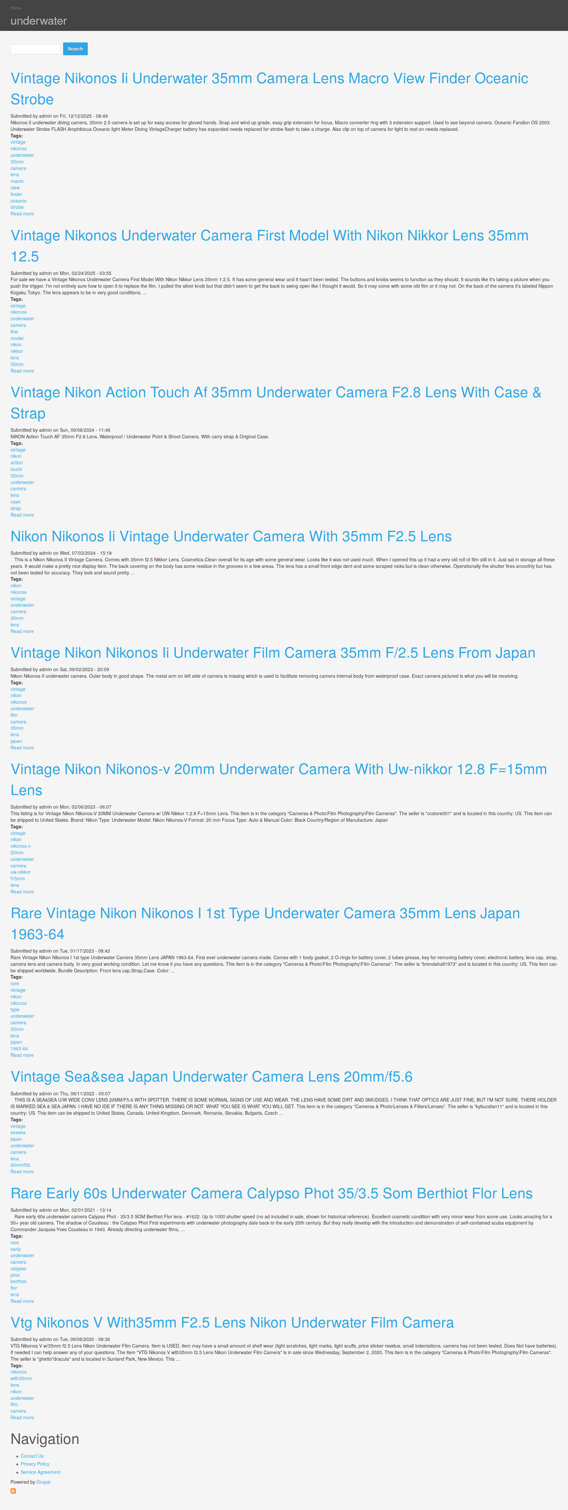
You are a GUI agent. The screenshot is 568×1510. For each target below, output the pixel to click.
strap (16, 508)
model (17, 338)
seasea (18, 1132)
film (14, 715)
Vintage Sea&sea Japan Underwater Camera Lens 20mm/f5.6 (212, 1075)
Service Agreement (40, 1472)
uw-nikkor (21, 871)
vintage (18, 141)
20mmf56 (20, 1164)
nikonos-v (21, 845)
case (15, 501)
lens (15, 174)
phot (15, 1275)
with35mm (21, 1378)
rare (15, 983)
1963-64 (19, 1048)
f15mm (18, 878)
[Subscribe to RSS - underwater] (284, 1491)
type (15, 1009)
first (14, 331)
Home (16, 8)
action (17, 462)
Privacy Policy (35, 1463)
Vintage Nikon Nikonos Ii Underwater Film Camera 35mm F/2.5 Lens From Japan (273, 651)
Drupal (43, 1481)
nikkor (17, 351)
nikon (16, 344)
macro (17, 181)
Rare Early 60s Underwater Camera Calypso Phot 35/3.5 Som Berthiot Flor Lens (272, 1192)
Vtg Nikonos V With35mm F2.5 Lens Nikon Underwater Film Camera (232, 1321)
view (15, 187)
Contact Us (32, 1455)
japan (16, 741)
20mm (17, 852)
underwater (22, 155)
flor (14, 1287)
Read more (22, 213)
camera (18, 168)
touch (16, 469)
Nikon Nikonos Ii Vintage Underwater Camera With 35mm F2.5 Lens (231, 535)
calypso (18, 1268)
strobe (17, 207)
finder (16, 194)
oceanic (19, 200)
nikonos (19, 148)
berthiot (18, 1281)
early (16, 1249)
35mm (17, 161)
